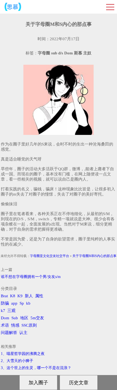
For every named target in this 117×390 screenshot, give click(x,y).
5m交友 (37, 318)
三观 (11, 310)
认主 (23, 332)
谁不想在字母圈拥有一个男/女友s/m (31, 277)
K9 (20, 296)
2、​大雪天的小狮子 (17, 361)
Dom (5, 318)
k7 (3, 310)
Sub (14, 318)
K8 (12, 296)
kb (28, 303)
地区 (24, 318)
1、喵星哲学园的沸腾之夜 (23, 354)
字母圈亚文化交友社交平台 (49, 256)
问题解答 (9, 332)
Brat (4, 296)
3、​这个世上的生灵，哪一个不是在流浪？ (36, 368)
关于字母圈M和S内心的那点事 (94, 256)
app (14, 303)
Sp (22, 303)
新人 (29, 296)
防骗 (5, 303)
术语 (5, 325)
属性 (39, 296)
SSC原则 (29, 325)
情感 (15, 325)
